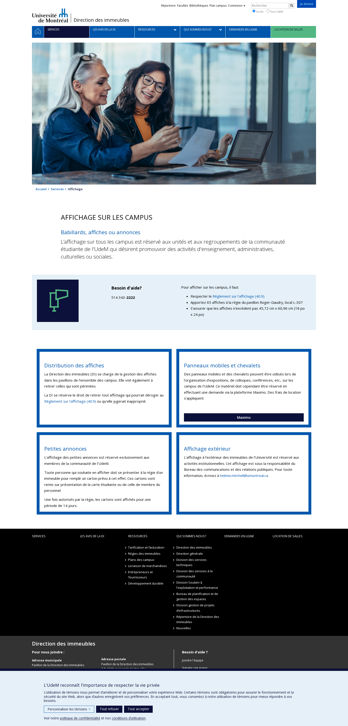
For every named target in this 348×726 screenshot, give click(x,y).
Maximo (244, 417)
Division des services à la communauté (194, 573)
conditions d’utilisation (129, 718)
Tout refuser (109, 709)
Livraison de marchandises (147, 566)
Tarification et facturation (146, 547)
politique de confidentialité (80, 718)
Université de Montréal (50, 15)
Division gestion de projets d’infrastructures (195, 607)
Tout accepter (138, 709)
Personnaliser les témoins (69, 709)
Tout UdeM (276, 11)
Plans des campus (141, 560)
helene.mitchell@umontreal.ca (244, 475)
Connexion (235, 6)
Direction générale (189, 553)
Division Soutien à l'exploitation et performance (197, 585)
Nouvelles (183, 628)
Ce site (259, 11)
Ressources (137, 536)
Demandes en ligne (239, 536)
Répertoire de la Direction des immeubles (197, 619)
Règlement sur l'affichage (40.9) (238, 296)
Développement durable (146, 583)
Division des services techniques (191, 562)
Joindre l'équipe (192, 660)
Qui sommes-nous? (191, 536)
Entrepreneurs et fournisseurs (140, 574)
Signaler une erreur (195, 668)
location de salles (288, 536)
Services (57, 189)
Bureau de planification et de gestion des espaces (197, 596)
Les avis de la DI (92, 536)
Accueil (41, 189)
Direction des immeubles (101, 20)
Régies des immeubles (144, 553)
